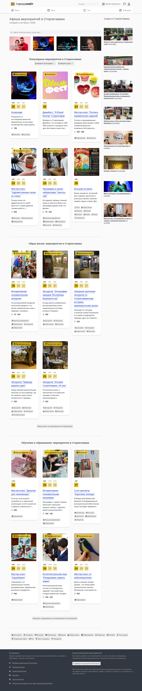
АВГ (13, 103)
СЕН (18, 282)
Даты (53, 10)
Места (17, 10)
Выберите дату (64, 63)
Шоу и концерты (43, 639)
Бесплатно (80, 516)
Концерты (29, 635)
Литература (61, 221)
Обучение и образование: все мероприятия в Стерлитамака (55, 618)
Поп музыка (122, 635)
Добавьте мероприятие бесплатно (87, 663)
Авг (76, 179)
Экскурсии (29, 324)
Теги (88, 10)
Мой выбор (127, 10)
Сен (44, 103)
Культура (27, 134)
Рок (32, 639)
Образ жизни (87, 207)
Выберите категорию (44, 63)
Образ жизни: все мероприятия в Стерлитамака (54, 426)
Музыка (88, 211)
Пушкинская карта (20, 639)
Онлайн (112, 635)
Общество (92, 138)
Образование (80, 138)
